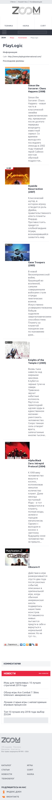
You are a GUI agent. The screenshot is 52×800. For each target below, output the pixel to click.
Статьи (5, 770)
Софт (43, 26)
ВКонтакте (12, 797)
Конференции (36, 2)
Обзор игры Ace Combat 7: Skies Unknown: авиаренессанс (21, 693)
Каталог (6, 765)
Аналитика (23, 2)
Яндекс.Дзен (13, 792)
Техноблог (7, 778)
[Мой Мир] (30, 644)
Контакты (15, 749)
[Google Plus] (36, 644)
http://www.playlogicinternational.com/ (24, 56)
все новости (43, 673)
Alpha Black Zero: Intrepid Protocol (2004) (36, 463)
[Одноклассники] (27, 644)
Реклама (17, 747)
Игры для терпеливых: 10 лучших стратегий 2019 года (22, 684)
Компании (22, 38)
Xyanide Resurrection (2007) (35, 189)
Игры (12, 38)
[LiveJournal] (33, 644)
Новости (6, 774)
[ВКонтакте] (21, 644)
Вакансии (5, 749)
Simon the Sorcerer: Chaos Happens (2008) (37, 88)
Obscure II (34, 567)
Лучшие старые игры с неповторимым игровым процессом (25, 703)
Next (26, 720)
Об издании (6, 747)
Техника (8, 26)
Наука (26, 26)
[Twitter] (24, 644)
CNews (13, 2)
